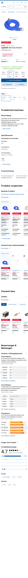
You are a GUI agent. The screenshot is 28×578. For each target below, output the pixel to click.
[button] (14, 68)
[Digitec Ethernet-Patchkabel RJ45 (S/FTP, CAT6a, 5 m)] (16, 265)
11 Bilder (14, 39)
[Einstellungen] (13, 2)
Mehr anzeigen (7, 128)
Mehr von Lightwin (21, 60)
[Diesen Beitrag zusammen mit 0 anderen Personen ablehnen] (25, 498)
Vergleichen (8, 84)
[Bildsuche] (25, 6)
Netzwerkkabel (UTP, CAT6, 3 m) (11, 523)
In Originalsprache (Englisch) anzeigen (13, 527)
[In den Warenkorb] (2, 333)
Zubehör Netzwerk (5, 322)
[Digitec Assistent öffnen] (21, 2)
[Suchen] (9, 6)
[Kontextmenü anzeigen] (16, 498)
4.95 (3, 46)
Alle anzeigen (4, 197)
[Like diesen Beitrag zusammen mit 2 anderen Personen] (19, 498)
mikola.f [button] (7, 574)
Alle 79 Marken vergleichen (8, 381)
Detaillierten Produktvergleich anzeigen (13, 194)
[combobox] (5, 492)
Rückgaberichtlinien (6, 177)
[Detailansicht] (14, 372)
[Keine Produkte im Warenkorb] (25, 2)
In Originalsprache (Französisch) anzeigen (14, 564)
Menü (4, 6)
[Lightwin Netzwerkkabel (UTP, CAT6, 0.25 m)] (16, 212)
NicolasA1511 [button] (8, 537)
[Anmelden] (17, 2)
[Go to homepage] (2, 2)
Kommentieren (7, 530)
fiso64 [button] (6, 497)
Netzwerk (4, 12)
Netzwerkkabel (11, 12)
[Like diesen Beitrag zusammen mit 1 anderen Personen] (19, 575)
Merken (22, 84)
